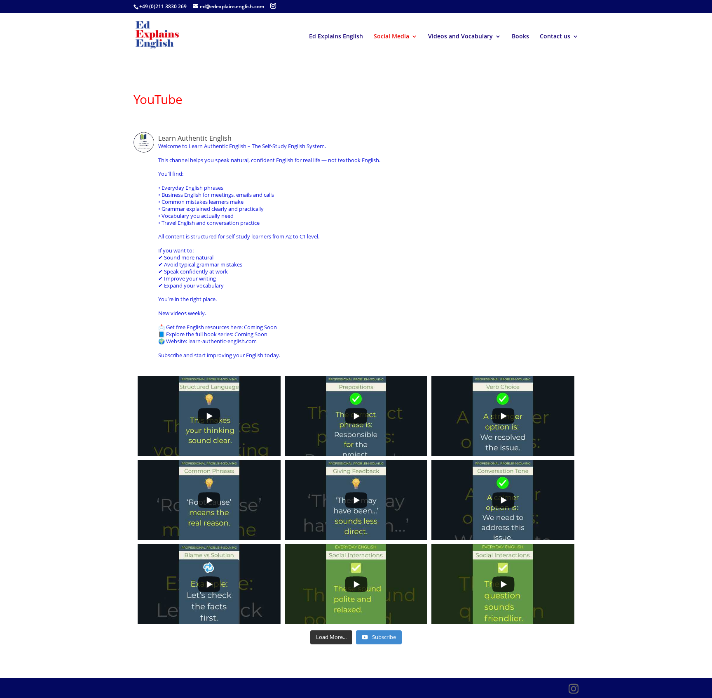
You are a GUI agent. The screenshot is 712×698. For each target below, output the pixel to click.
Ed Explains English (336, 36)
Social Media (391, 36)
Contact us (555, 36)
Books (520, 36)
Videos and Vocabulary (460, 36)
